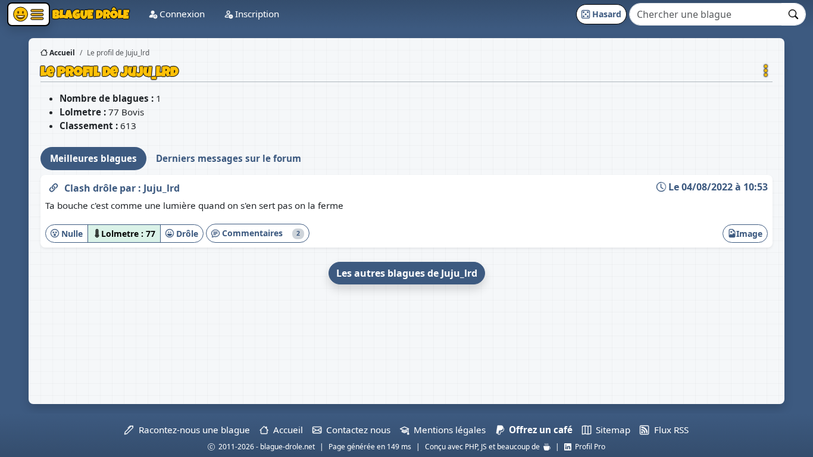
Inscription (256, 14)
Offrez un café (538, 430)
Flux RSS (668, 430)
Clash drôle (92, 188)
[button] (766, 70)
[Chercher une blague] (793, 14)
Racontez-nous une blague (191, 430)
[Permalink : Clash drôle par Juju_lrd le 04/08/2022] (53, 186)
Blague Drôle (89, 14)
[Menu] (28, 14)
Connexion (181, 14)
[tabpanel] (406, 232)
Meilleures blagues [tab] (93, 158)
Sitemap (610, 430)
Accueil (61, 53)
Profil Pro (588, 447)
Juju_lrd (161, 188)
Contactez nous (355, 430)
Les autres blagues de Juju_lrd (406, 273)
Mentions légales (447, 430)
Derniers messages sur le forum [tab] (228, 158)
